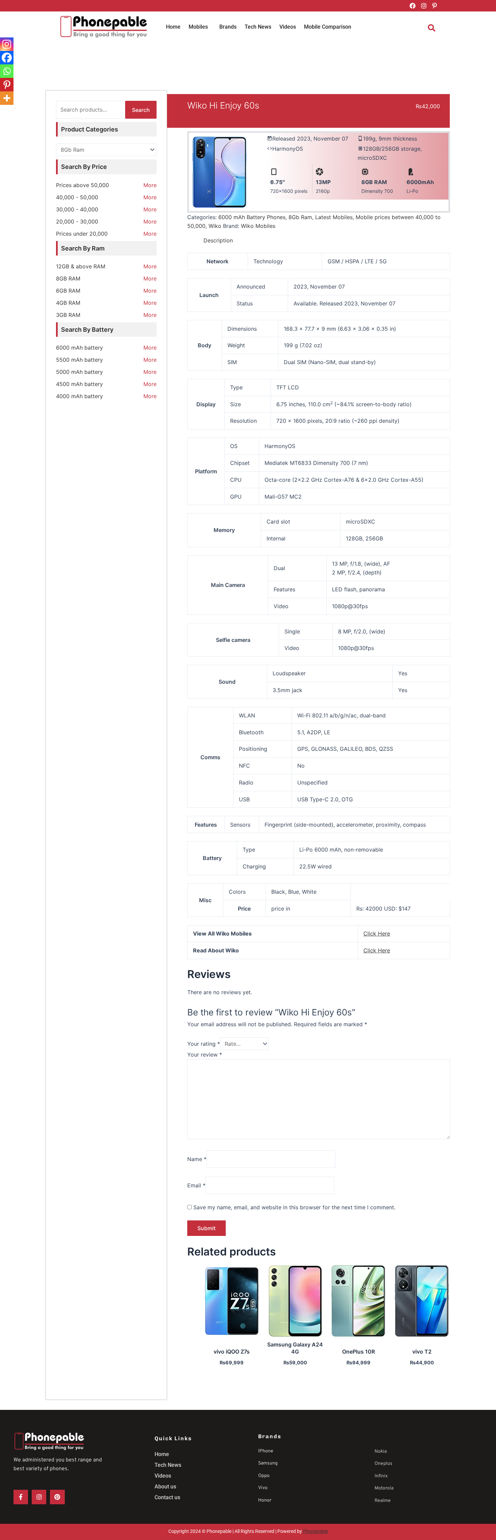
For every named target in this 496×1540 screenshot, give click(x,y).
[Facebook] (6, 57)
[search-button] (431, 28)
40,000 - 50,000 (77, 197)
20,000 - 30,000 (77, 221)
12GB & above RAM (80, 266)
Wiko (215, 226)
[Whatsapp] (6, 71)
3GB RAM (68, 315)
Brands (228, 27)
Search (141, 110)
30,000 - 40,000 (77, 209)
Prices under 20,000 (82, 233)
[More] (6, 98)
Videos (287, 27)
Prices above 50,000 (82, 185)
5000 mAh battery (79, 371)
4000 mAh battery (79, 396)
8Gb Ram (300, 217)
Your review (204, 1054)
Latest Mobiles (334, 217)
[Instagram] (6, 44)
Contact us (167, 1497)
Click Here (376, 933)
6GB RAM (68, 290)
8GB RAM (68, 278)
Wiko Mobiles (258, 226)
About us (165, 1486)
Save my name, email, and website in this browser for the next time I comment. (294, 1207)
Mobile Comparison (327, 27)
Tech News (258, 27)
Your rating (203, 1043)
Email (196, 1185)
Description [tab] (218, 240)
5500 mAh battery (79, 359)
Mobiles (198, 27)
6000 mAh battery (79, 347)
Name (196, 1159)
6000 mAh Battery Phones (251, 217)
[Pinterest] (6, 84)
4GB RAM (68, 302)
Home (173, 27)
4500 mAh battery (79, 384)
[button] (200, 27)
